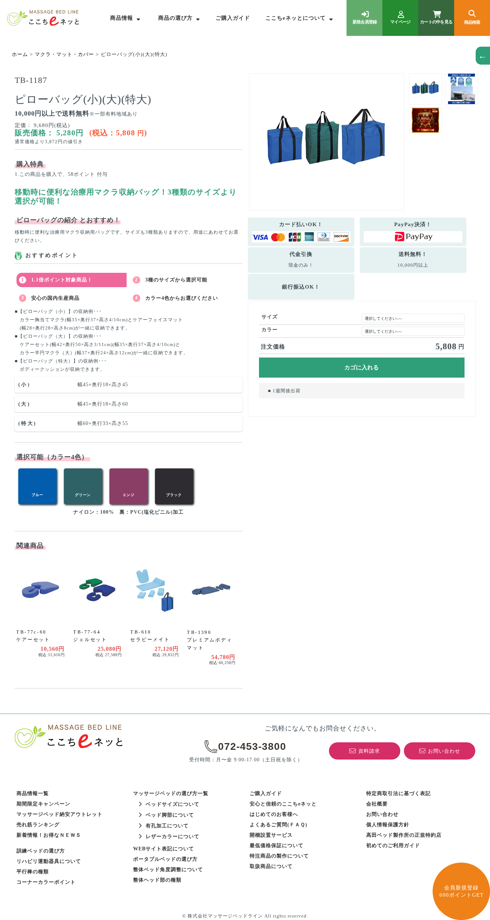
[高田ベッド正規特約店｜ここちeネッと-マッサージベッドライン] (43, 18)
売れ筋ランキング (38, 824)
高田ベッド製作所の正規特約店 (404, 835)
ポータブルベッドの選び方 (165, 859)
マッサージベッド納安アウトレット (60, 814)
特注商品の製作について (279, 856)
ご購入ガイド (233, 18)
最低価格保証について (276, 845)
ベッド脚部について (170, 815)
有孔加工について (167, 825)
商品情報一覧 (33, 793)
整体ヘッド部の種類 (157, 880)
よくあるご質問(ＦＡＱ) (278, 824)
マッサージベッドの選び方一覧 (170, 793)
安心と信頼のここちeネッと (283, 804)
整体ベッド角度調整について (168, 869)
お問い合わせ (382, 814)
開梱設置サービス (271, 835)
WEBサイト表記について (163, 848)
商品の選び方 (175, 18)
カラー (270, 329)
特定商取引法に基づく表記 (398, 793)
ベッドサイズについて (172, 804)
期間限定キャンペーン (43, 804)
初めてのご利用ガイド (393, 845)
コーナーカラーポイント (46, 882)
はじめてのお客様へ (274, 814)
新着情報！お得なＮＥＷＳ (49, 835)
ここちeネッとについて (295, 18)
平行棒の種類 (33, 871)
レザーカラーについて (172, 836)
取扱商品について (271, 866)
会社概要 (377, 804)
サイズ (270, 316)
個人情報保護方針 (387, 824)
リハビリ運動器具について (49, 861)
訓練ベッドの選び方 (41, 851)
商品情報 (121, 18)
